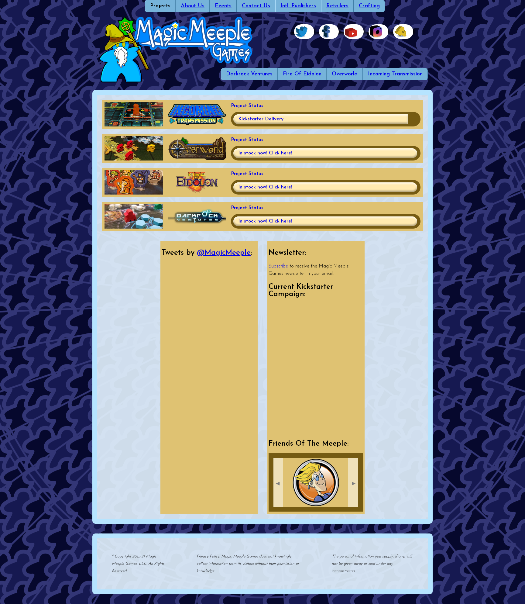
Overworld (345, 74)
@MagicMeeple (224, 253)
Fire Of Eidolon (302, 74)
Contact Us (256, 6)
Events (223, 6)
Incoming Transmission (395, 74)
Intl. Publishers (298, 6)
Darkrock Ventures (249, 74)
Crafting (369, 6)
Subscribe (278, 266)
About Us (192, 6)
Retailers (337, 6)
